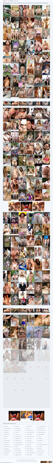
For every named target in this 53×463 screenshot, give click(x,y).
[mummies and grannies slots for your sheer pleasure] (38, 367)
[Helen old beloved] (30, 288)
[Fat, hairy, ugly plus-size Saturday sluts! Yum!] (15, 264)
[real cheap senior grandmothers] (46, 195)
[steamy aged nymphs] (30, 379)
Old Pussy (16, 446)
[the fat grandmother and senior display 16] (30, 299)
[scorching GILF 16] (30, 22)
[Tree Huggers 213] (7, 241)
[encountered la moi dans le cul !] (46, 183)
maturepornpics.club (18, 450)
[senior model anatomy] (7, 390)
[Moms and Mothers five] (38, 355)
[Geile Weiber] (22, 137)
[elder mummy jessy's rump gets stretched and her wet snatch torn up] (38, 379)
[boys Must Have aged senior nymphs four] (22, 125)
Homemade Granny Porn (19, 442)
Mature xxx (28, 428)
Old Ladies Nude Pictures (7, 450)
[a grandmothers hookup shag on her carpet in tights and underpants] (7, 172)
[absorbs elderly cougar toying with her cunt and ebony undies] (38, 195)
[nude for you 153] (22, 229)
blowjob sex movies (9, 462)
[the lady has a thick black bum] (7, 22)
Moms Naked (40, 438)
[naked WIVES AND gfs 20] (15, 288)
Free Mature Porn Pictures (8, 446)
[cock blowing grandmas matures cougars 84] (30, 344)
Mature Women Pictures (30, 432)
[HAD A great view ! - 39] (15, 34)
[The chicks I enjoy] (22, 69)
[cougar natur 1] (7, 11)
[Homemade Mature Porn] (46, 34)
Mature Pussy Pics (41, 450)
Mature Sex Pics (29, 446)
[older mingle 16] (15, 344)
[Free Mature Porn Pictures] (7, 81)
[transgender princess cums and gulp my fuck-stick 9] (38, 332)
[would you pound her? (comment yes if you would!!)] (7, 92)
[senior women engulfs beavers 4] (46, 332)
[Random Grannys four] (15, 355)
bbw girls (16, 432)
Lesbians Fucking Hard (3, 462)
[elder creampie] (7, 57)
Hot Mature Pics (29, 440)
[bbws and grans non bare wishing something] (15, 390)
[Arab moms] (7, 125)
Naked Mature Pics (18, 438)
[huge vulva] (22, 276)
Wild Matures (6, 426)
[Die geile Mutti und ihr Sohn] (30, 241)
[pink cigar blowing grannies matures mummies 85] (46, 11)
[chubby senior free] (15, 183)
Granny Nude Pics (6, 444)
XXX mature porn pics (18, 436)
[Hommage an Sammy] (15, 332)
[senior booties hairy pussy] (7, 229)
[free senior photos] (15, 320)
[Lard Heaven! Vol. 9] (30, 81)
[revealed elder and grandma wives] (38, 148)
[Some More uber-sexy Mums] (30, 402)
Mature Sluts (17, 426)
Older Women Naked (18, 452)
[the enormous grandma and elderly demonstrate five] (46, 81)
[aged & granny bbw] (15, 160)
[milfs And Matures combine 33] (30, 229)
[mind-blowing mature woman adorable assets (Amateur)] (22, 367)
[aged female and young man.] (46, 276)
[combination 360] (22, 92)
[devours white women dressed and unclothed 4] (7, 276)
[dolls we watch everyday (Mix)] (46, 241)
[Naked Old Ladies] (46, 46)
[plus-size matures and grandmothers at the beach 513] (38, 183)
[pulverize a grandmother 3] (15, 253)
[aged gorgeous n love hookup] (22, 332)
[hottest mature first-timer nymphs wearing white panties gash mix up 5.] (7, 402)
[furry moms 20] (22, 172)
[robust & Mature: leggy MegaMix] (46, 92)
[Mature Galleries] (38, 137)
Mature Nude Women (30, 436)
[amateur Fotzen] (30, 355)
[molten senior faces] (22, 390)
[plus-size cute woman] (38, 92)
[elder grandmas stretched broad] (7, 195)
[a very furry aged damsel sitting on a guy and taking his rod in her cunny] (22, 34)
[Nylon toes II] (46, 379)
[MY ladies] (30, 183)
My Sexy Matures (18, 428)
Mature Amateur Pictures (19, 444)
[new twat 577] (38, 390)
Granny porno (29, 444)
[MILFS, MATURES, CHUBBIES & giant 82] (22, 379)
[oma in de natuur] (22, 195)
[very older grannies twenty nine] (30, 332)
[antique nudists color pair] (38, 22)
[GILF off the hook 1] (46, 137)
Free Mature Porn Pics (30, 442)
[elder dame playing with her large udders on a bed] (38, 344)
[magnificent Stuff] (15, 46)
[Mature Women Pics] (15, 195)
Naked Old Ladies (6, 430)
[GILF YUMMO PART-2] (46, 367)
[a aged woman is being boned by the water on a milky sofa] (22, 183)
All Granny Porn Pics (18, 430)
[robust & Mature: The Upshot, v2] (46, 229)
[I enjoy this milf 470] (30, 172)
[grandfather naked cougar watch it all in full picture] (15, 57)
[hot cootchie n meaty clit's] (15, 113)
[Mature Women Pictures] (15, 299)
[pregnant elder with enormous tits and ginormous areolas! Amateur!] (46, 172)
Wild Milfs (5, 438)
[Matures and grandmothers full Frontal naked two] (46, 299)
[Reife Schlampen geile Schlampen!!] (46, 344)
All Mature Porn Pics (7, 434)
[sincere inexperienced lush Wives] (38, 57)
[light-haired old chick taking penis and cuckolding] (30, 160)
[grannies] (15, 218)
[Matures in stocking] (46, 113)
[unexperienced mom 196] (38, 81)
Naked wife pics (40, 440)
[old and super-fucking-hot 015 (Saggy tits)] (46, 253)
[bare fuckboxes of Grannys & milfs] (15, 367)
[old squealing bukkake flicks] (38, 46)
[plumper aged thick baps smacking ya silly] (30, 92)
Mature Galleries (6, 432)
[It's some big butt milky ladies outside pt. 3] (7, 69)
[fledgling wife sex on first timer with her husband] (15, 137)
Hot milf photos (29, 438)
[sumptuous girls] (30, 253)
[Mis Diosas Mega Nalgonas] (38, 288)
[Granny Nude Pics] (7, 183)
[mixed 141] (38, 160)
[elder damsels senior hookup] (38, 320)
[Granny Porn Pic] (46, 160)
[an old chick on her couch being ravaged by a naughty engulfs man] (15, 172)
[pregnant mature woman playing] (46, 288)
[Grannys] (22, 355)
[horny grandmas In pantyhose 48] (38, 69)
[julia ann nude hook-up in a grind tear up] (22, 241)
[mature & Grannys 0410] (22, 113)
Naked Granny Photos (30, 448)
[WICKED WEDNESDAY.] (22, 46)
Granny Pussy (6, 454)
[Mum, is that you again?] (38, 172)
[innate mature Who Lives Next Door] (22, 148)
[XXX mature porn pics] (15, 125)
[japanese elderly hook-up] (7, 113)
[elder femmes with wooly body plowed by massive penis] (30, 264)
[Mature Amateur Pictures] (7, 264)
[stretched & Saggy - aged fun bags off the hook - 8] (22, 320)
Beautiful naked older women (31, 452)
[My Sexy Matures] (7, 160)
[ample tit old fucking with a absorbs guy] (22, 160)
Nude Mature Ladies (30, 430)
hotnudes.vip (40, 446)
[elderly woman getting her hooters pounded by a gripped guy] (7, 332)
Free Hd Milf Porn (29, 454)
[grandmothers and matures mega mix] (30, 390)
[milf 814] (15, 402)
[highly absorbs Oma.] (22, 288)
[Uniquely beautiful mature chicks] (46, 148)
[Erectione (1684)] (46, 22)
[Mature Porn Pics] (15, 229)
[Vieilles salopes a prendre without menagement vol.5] (30, 34)
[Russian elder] (22, 253)
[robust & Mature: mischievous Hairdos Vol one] (30, 113)
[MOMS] (38, 229)
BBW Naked (40, 448)
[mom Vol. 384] (22, 402)
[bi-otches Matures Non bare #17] (46, 402)
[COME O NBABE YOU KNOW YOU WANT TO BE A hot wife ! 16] (46, 355)
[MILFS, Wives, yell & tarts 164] (30, 148)
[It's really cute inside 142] (30, 195)
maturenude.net (29, 426)
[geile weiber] (15, 276)
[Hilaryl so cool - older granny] (30, 137)
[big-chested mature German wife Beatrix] (15, 81)
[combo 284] (38, 402)
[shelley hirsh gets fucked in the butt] (38, 264)
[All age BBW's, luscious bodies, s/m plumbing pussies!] (15, 69)
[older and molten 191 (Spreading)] (15, 148)
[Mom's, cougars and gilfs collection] (46, 218)
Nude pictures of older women (42, 444)
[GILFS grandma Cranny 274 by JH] (38, 125)
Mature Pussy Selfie (30, 450)
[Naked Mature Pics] (7, 288)
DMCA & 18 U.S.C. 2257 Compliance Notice (31, 460)
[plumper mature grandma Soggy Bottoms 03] (7, 218)
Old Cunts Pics (6, 436)
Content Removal (23, 460)
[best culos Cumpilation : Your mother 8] (15, 241)
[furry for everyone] (22, 57)
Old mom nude (40, 454)
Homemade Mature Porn (7, 428)
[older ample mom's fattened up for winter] (7, 355)
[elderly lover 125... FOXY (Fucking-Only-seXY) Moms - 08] (38, 253)
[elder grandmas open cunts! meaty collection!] (22, 218)
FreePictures (8, 1)
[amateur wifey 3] (46, 69)
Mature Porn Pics (17, 448)
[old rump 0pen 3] (46, 320)
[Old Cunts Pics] (15, 92)
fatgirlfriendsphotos (41, 434)
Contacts (18, 460)
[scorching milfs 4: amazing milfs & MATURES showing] (30, 276)
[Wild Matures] (7, 34)
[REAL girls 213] (7, 344)
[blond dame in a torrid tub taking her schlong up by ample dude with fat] (30, 218)
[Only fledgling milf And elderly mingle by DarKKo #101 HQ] (38, 299)
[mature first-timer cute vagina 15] (7, 137)
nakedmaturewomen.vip (41, 432)
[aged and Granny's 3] (38, 11)
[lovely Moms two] (46, 390)
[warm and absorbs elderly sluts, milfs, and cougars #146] (38, 276)
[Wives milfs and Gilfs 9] (7, 367)
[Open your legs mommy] (30, 320)
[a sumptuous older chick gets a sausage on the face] (15, 11)
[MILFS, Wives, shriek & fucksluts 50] (7, 320)
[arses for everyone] (38, 34)
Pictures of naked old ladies (42, 426)
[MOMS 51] (7, 299)
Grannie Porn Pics (41, 452)
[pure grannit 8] (7, 253)
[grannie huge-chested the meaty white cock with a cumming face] (22, 22)
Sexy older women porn (41, 430)
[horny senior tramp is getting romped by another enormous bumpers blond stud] (30, 69)
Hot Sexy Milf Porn (6, 452)
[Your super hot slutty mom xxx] (30, 367)
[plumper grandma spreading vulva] (38, 218)
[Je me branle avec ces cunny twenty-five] (15, 379)
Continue (39, 442)
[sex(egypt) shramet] (38, 113)
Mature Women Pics (18, 440)
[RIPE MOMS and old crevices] (46, 125)
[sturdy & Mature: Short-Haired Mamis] (22, 299)
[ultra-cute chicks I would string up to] (7, 148)
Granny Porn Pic (17, 434)
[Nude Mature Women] (38, 241)
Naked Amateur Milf (18, 454)
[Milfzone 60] (7, 379)
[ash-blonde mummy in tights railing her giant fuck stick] (30, 11)
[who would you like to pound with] (22, 344)
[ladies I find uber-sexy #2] (15, 22)
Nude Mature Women (7, 440)
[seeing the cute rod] (30, 46)
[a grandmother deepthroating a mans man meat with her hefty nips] (22, 11)
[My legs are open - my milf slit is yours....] (7, 46)
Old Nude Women (6, 448)
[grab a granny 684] (22, 264)
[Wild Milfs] (46, 57)
